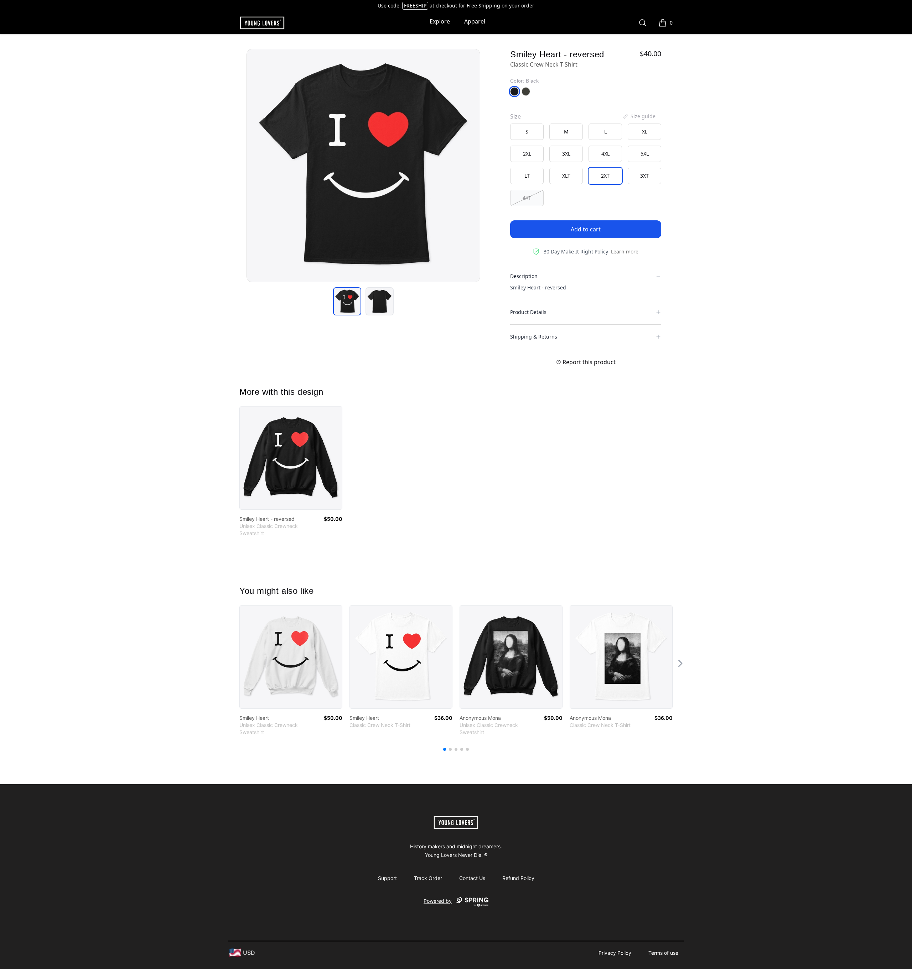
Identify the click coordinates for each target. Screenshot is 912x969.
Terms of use (663, 953)
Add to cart (586, 229)
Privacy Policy (614, 953)
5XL (645, 153)
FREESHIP (415, 5)
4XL (605, 153)
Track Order (428, 878)
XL (644, 131)
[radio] (527, 132)
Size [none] (515, 116)
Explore (440, 21)
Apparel (474, 21)
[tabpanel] (363, 165)
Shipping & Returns (533, 336)
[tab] (347, 301)
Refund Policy (518, 878)
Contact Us (472, 878)
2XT (605, 175)
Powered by (438, 901)
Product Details (528, 312)
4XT (527, 197)
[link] (291, 458)
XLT (566, 175)
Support (387, 878)
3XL (566, 153)
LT (527, 175)
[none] (639, 116)
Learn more (624, 251)
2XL (527, 153)
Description (524, 276)
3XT (644, 175)
